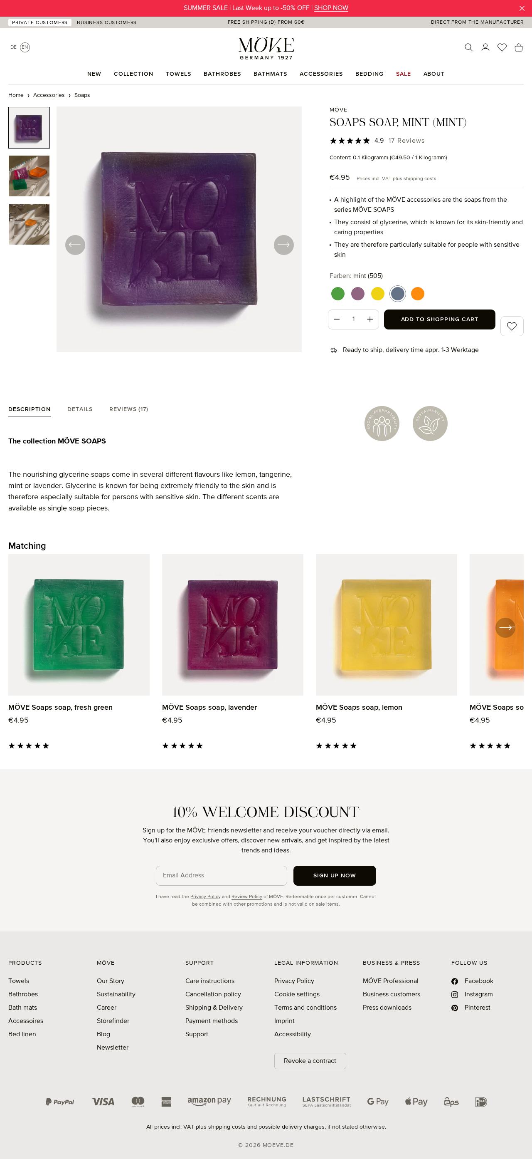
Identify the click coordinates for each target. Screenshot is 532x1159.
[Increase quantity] (370, 319)
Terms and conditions (305, 1008)
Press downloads (387, 1008)
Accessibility (292, 1034)
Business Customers (107, 22)
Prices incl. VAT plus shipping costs (396, 178)
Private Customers (40, 22)
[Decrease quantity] (336, 319)
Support (196, 1034)
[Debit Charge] (327, 1102)
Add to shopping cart (440, 319)
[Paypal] (60, 1102)
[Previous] (75, 245)
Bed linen (22, 1034)
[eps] (451, 1102)
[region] (155, 244)
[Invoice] (267, 1102)
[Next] (283, 245)
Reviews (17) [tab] (129, 409)
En (25, 47)
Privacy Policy (205, 896)
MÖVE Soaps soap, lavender (209, 707)
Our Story (110, 981)
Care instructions (209, 981)
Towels (18, 981)
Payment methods (211, 1021)
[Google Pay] (378, 1102)
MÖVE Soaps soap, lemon (359, 707)
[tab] (29, 411)
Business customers (391, 994)
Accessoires (25, 1021)
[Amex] (166, 1102)
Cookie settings (297, 994)
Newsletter (112, 1048)
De (13, 47)
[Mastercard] (138, 1102)
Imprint (284, 1021)
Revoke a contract (310, 1061)
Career (106, 1008)
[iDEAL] (481, 1102)
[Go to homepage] (266, 48)
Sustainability (116, 994)
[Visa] (103, 1102)
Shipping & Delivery (214, 1008)
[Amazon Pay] (209, 1102)
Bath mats (22, 1008)
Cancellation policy (213, 994)
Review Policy (247, 896)
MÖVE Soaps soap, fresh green (60, 707)
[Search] (469, 47)
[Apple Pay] (416, 1102)
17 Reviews (407, 141)
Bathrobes (23, 994)
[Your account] (485, 47)
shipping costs (227, 1127)
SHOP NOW (331, 8)
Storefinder (113, 1021)
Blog (103, 1034)
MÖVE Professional (391, 981)
